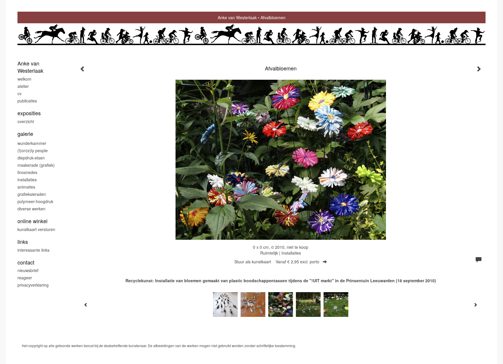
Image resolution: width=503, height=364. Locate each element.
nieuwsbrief (27, 270)
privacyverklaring (33, 285)
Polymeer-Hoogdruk (35, 201)
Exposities (29, 113)
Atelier (23, 86)
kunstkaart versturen (36, 229)
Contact (25, 262)
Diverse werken (31, 209)
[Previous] (86, 304)
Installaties (27, 179)
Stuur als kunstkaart (276, 261)
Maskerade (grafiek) (36, 165)
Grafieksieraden (31, 194)
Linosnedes (27, 172)
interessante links (33, 250)
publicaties (27, 101)
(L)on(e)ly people (32, 150)
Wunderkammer (31, 143)
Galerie (25, 133)
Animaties (26, 187)
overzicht (25, 121)
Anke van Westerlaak (237, 17)
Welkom (24, 79)
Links (22, 241)
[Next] (475, 304)
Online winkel (32, 221)
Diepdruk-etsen (31, 158)
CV (19, 93)
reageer (24, 277)
